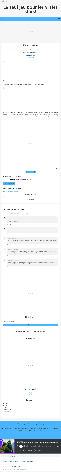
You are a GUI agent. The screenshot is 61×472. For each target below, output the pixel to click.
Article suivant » (53, 168)
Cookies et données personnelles (25, 430)
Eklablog (41, 424)
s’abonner (22, 450)
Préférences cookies (37, 430)
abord (24, 52)
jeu (35, 52)
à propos (39, 450)
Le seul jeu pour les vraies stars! (30, 9)
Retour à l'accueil (30, 171)
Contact (23, 428)
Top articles (18, 428)
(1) (5, 404)
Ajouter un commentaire (15, 213)
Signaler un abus (29, 428)
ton (37, 52)
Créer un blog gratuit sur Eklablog (8, 428)
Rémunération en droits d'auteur (44, 428)
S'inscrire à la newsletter (9, 183)
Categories (23, 49)
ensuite (32, 52)
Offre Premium (55, 428)
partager (30, 450)
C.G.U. (35, 428)
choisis (28, 52)
